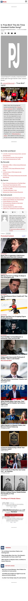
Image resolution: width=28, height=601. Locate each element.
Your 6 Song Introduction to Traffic (12, 159)
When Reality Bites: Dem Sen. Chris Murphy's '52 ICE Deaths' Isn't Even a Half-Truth (13, 403)
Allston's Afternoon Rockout (8, 29)
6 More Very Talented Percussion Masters (13, 208)
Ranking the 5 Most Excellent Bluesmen (13, 192)
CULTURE (8, 233)
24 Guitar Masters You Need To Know (12, 206)
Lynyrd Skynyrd (8, 83)
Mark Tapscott (4, 406)
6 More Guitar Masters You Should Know (13, 199)
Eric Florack (4, 382)
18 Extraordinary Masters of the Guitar (13, 203)
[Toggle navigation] (26, 1)
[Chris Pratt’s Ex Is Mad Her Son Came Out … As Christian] (14, 461)
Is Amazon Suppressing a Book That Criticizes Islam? (12, 448)
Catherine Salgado (5, 428)
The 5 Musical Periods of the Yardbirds (13, 157)
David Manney (4, 495)
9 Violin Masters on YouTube (10, 201)
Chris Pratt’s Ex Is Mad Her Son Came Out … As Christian (13, 470)
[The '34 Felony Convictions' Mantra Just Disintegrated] (14, 370)
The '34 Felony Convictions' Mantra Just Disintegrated (14, 380)
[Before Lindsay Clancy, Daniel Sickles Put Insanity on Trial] (14, 483)
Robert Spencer (4, 450)
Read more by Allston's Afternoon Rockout (17, 230)
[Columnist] (5, 218)
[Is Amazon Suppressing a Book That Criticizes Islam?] (14, 438)
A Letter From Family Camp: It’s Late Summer (14, 577)
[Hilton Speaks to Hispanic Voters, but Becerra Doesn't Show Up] (14, 416)
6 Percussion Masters (8, 205)
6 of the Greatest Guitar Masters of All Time (14, 198)
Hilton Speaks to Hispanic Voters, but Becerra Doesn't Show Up (13, 426)
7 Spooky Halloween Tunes (10, 190)
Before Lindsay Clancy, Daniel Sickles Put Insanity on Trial (13, 493)
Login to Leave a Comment (14, 515)
